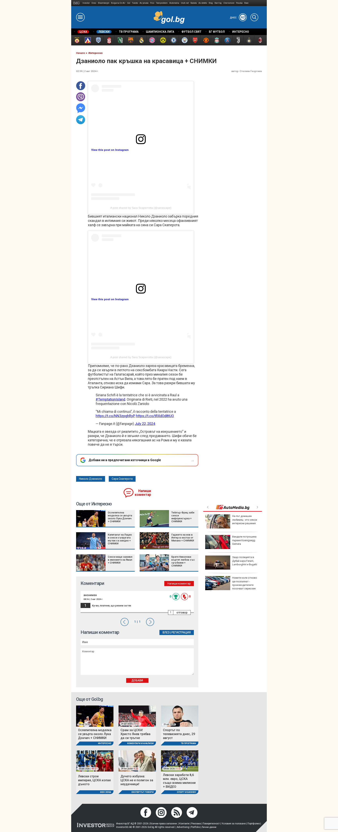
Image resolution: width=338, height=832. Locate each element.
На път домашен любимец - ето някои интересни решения (244, 520)
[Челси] (173, 40)
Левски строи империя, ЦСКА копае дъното (94, 780)
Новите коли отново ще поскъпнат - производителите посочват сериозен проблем (231, 585)
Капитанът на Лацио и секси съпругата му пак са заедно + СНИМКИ (120, 539)
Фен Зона (105, 792)
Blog (211, 3)
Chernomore (228, 3)
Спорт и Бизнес (186, 792)
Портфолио (253, 823)
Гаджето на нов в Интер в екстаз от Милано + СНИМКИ (182, 537)
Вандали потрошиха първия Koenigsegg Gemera (244, 540)
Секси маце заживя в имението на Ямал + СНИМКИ (120, 559)
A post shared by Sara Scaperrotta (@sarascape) (140, 207)
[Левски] (87, 40)
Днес (237, 17)
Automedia (174, 3)
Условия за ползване (233, 823)
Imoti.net (185, 3)
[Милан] (259, 40)
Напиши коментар (143, 493)
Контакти (184, 823)
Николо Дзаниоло (90, 478)
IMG (77, 3)
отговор (181, 612)
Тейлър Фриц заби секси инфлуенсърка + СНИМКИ (182, 517)
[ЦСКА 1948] (108, 40)
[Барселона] (130, 40)
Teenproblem (162, 3)
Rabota (194, 3)
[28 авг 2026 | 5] (179, 760)
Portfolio (195, 827)
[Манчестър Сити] (184, 40)
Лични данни (209, 827)
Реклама (196, 823)
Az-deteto (203, 3)
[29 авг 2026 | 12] (137, 716)
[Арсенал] (195, 40)
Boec (246, 3)
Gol (128, 3)
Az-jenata (144, 3)
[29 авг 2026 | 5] (137, 760)
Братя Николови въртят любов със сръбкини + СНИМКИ (183, 561)
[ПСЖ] (227, 40)
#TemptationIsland (110, 399)
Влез (166, 632)
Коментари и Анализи (140, 743)
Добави (137, 680)
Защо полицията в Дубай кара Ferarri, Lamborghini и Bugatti (244, 561)
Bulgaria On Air (118, 3)
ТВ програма (188, 743)
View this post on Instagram (110, 149)
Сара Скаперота (122, 478)
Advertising (183, 827)
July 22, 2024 (145, 424)
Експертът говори (142, 792)
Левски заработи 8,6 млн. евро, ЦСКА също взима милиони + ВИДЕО (179, 781)
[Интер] (248, 40)
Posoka (239, 3)
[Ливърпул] (216, 40)
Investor (86, 3)
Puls (152, 3)
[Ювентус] (238, 40)
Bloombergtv (103, 3)
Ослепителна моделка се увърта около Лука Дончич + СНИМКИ (120, 517)
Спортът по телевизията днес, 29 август (179, 734)
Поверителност (211, 823)
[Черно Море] (98, 40)
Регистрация (181, 632)
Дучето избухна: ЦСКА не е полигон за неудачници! (136, 780)
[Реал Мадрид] (141, 40)
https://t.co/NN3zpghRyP (115, 416)
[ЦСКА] (76, 40)
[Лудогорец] (119, 40)
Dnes (94, 3)
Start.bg (218, 3)
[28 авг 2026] (94, 716)
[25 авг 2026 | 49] (94, 760)
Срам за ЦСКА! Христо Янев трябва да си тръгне (135, 734)
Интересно (104, 743)
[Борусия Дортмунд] (162, 40)
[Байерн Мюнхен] (152, 40)
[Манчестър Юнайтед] (205, 40)
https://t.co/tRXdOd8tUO (155, 416)
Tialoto (135, 3)
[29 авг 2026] (179, 716)
